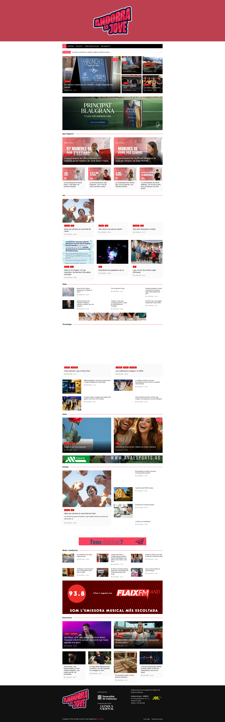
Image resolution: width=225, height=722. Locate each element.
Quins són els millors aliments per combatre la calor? (84, 290)
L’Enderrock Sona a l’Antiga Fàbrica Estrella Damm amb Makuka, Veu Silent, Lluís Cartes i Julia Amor (119, 558)
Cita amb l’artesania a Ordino (144, 229)
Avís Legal (147, 719)
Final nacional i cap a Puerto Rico (77, 371)
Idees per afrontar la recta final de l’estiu (82, 87)
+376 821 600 (140, 703)
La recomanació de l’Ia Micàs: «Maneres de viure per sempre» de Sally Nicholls (136, 159)
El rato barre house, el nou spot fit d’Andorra (124, 676)
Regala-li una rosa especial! (75, 447)
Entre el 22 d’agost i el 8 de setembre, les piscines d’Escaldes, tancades (77, 272)
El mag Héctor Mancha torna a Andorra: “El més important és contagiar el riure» (100, 668)
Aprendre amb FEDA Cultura (144, 488)
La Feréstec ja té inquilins (152, 87)
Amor (73, 443)
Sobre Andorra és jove (92, 46)
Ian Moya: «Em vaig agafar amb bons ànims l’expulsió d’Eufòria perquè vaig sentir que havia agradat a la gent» (86, 640)
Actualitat (147, 64)
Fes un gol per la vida (117, 288)
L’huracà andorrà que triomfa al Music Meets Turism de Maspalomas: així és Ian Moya (151, 669)
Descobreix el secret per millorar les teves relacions (136, 447)
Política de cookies (157, 719)
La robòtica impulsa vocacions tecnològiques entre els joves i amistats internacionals (147, 382)
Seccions (79, 46)
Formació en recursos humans (144, 504)
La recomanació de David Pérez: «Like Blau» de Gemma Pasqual (73, 184)
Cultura (126, 83)
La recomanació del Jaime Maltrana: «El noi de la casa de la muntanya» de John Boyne (150, 185)
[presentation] (158, 52)
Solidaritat (70, 46)
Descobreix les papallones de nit (111, 270)
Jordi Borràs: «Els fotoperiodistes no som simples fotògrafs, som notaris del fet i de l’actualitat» (72, 670)
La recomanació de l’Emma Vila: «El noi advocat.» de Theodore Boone (124, 184)
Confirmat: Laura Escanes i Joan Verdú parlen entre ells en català (85, 570)
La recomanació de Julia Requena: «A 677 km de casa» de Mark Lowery (98, 184)
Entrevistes (74, 634)
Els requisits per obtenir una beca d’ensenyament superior (131, 67)
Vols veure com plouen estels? (110, 229)
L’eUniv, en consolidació (142, 521)
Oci (72, 84)
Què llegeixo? (105, 46)
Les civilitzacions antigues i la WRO (129, 371)
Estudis (67, 84)
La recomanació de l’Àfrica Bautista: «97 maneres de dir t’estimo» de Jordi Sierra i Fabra (86, 159)
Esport (66, 266)
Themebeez (100, 719)
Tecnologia (74, 367)
